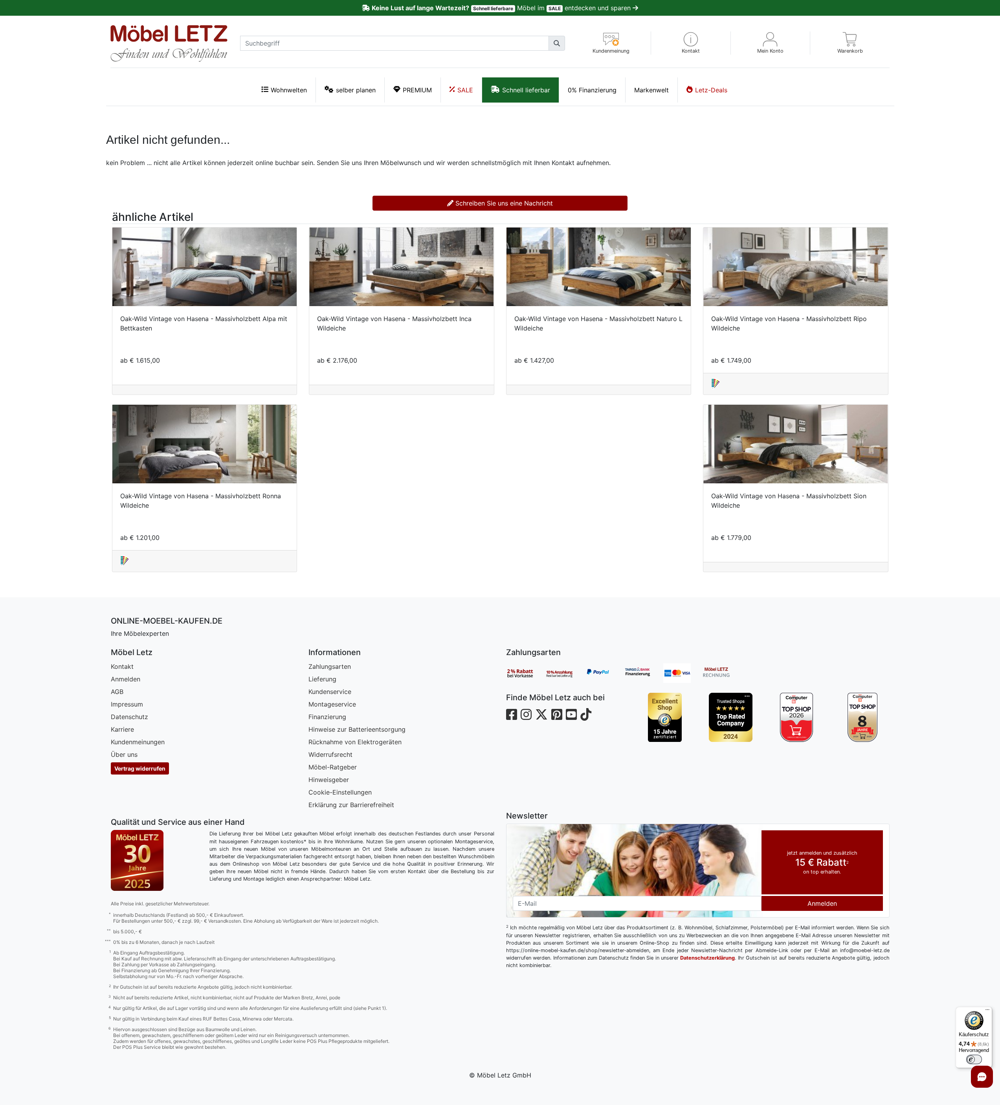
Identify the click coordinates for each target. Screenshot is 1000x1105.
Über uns (124, 754)
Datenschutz (129, 717)
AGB (117, 692)
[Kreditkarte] (683, 673)
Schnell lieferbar (526, 90)
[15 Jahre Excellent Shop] (665, 717)
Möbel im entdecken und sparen (502, 8)
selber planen (356, 90)
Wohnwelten (289, 90)
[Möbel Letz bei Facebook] (511, 714)
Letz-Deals (711, 90)
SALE (465, 90)
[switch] (974, 1059)
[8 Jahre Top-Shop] (862, 717)
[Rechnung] (722, 673)
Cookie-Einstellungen (340, 792)
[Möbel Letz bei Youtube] (571, 714)
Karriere (122, 729)
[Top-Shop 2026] (796, 717)
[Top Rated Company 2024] (730, 717)
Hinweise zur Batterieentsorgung (357, 729)
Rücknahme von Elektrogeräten (355, 742)
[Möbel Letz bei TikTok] (585, 714)
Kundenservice (329, 692)
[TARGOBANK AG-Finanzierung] (643, 673)
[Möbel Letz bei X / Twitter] (541, 714)
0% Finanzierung (592, 90)
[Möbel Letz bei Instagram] (526, 714)
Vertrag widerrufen (139, 768)
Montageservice (332, 704)
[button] (690, 43)
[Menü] (987, 1011)
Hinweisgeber (328, 780)
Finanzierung (327, 717)
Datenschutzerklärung (707, 958)
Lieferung (322, 679)
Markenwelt (651, 90)
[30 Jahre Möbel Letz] (137, 860)
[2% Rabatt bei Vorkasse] (525, 673)
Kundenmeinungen (138, 742)
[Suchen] (557, 43)
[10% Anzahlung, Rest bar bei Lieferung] (565, 673)
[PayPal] (604, 673)
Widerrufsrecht (330, 754)
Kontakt (122, 666)
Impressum (127, 704)
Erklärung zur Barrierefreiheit (351, 805)
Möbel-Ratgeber (332, 767)
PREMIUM (417, 90)
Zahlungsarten (329, 666)
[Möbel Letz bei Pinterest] (556, 714)
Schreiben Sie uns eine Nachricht (503, 203)
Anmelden (125, 679)
